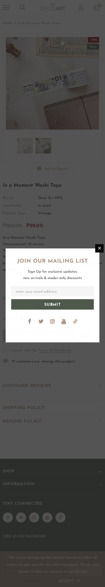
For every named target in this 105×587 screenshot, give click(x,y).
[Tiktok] (75, 321)
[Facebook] (29, 321)
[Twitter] (41, 321)
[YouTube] (64, 321)
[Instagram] (52, 321)
